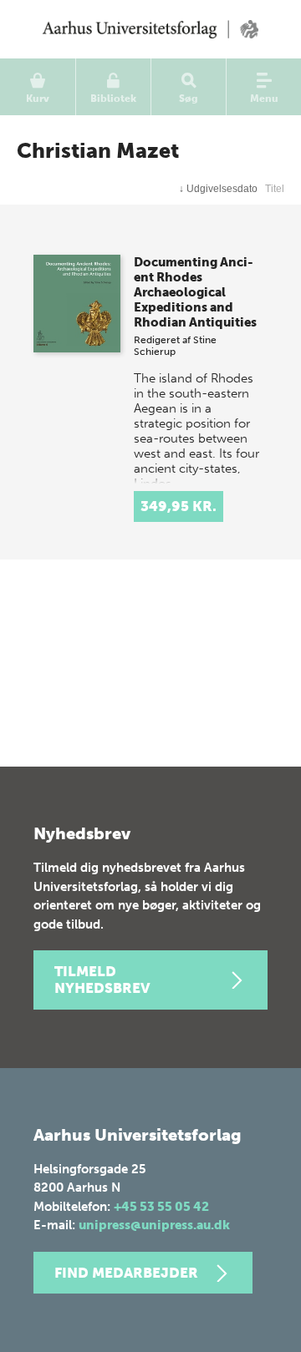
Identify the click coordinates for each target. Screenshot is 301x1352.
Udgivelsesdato (218, 189)
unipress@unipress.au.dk (154, 1225)
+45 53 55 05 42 (161, 1206)
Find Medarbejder (126, 1272)
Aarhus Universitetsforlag (150, 29)
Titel (274, 189)
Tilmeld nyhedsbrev (102, 979)
